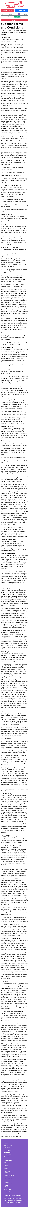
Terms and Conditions (9, 1175)
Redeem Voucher (7, 10)
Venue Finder (7, 1156)
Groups (6, 1166)
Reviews (6, 1148)
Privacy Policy (7, 1177)
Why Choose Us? (8, 1145)
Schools (6, 1168)
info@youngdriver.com (9, 1191)
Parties (6, 1165)
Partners (6, 1172)
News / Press (7, 1171)
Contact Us (6, 1162)
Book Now (22, 10)
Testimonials (7, 1147)
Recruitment (7, 1169)
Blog (5, 1174)
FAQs (5, 1164)
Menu (15, 20)
